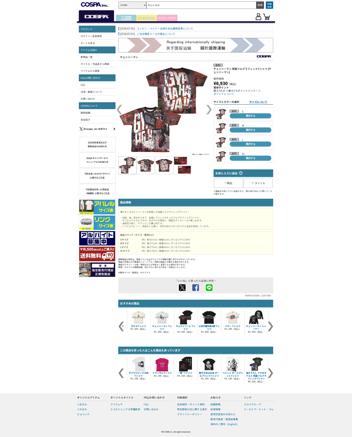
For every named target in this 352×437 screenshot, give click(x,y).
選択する (250, 115)
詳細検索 (269, 5)
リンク (248, 397)
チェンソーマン (129, 57)
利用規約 (182, 397)
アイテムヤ (116, 404)
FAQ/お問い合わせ (154, 397)
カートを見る (88, 43)
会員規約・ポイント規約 (191, 404)
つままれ (82, 404)
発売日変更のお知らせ (223, 414)
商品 (229, 183)
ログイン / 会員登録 (91, 36)
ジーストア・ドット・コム (259, 409)
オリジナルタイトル (121, 397)
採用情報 (215, 409)
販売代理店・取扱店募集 (224, 419)
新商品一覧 (87, 57)
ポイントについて (224, 94)
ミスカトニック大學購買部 (125, 409)
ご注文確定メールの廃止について (156, 34)
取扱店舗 (85, 112)
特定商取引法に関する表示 (192, 409)
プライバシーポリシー (189, 414)
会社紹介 (85, 119)
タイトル (260, 183)
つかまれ (82, 409)
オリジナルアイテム (88, 397)
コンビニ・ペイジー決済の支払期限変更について (165, 28)
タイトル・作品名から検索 (95, 64)
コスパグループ (252, 404)
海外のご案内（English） (224, 424)
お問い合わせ (88, 98)
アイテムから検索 (90, 71)
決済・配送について (91, 91)
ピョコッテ (83, 414)
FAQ (83, 85)
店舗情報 (215, 404)
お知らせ (215, 397)
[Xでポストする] (182, 290)
